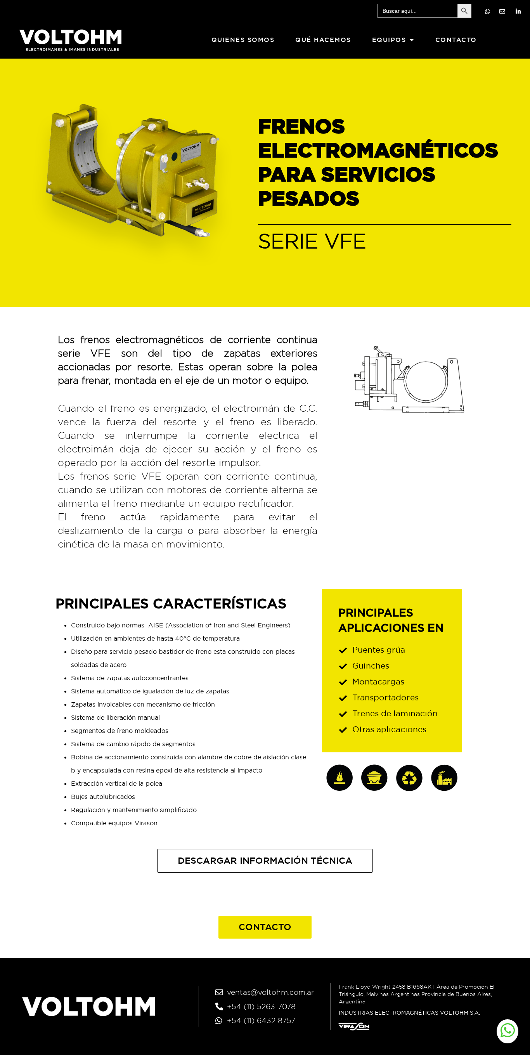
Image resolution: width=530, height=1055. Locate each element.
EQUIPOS (389, 40)
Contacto (456, 40)
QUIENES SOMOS (243, 40)
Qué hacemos (323, 40)
